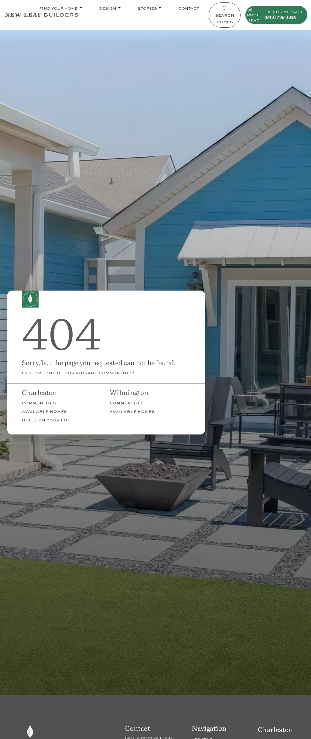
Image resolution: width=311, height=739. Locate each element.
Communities (39, 403)
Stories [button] (148, 8)
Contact (188, 8)
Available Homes (44, 411)
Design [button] (108, 8)
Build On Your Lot (46, 420)
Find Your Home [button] (58, 8)
